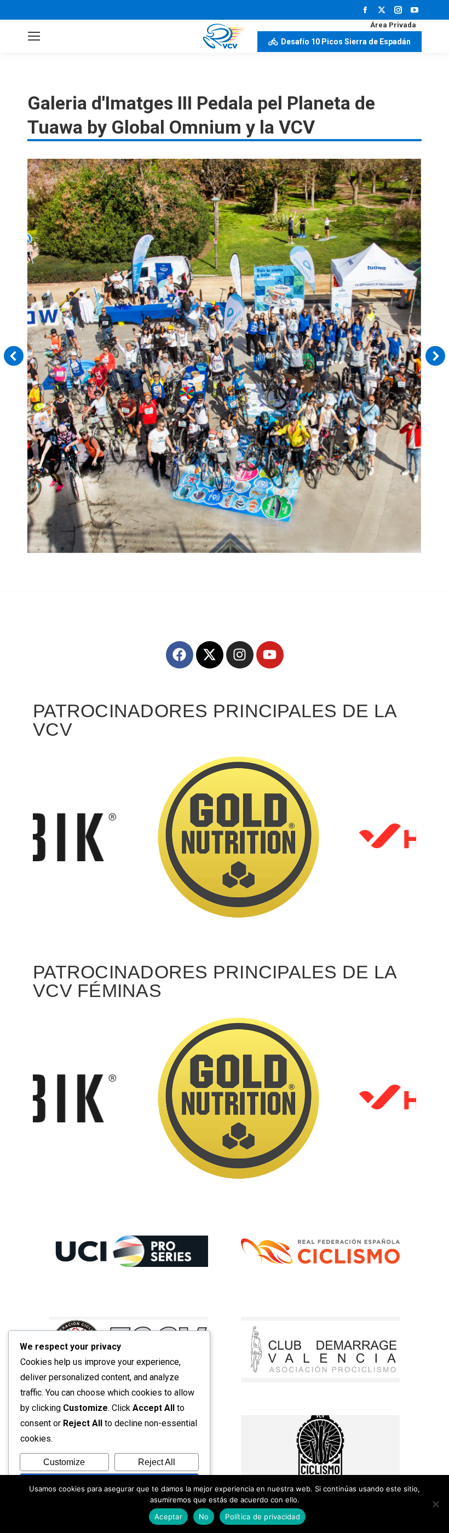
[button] (14, 356)
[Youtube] (270, 654)
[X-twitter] (209, 654)
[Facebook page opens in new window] (365, 10)
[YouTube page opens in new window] (414, 10)
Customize (64, 1462)
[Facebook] (179, 654)
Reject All (156, 1462)
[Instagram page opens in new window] (398, 10)
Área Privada (393, 25)
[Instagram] (240, 654)
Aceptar (168, 1516)
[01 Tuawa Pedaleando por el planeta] (224, 356)
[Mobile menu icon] (34, 36)
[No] (435, 1504)
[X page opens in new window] (382, 10)
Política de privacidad (262, 1516)
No (204, 1516)
